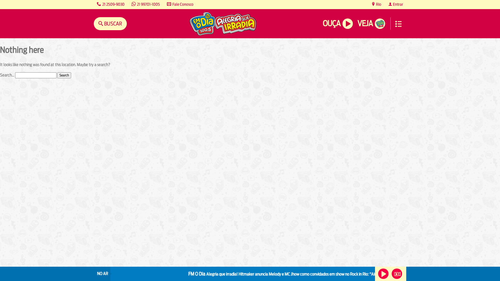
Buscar (112, 24)
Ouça (332, 23)
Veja (365, 23)
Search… (7, 75)
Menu (398, 24)
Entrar (397, 4)
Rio (378, 4)
